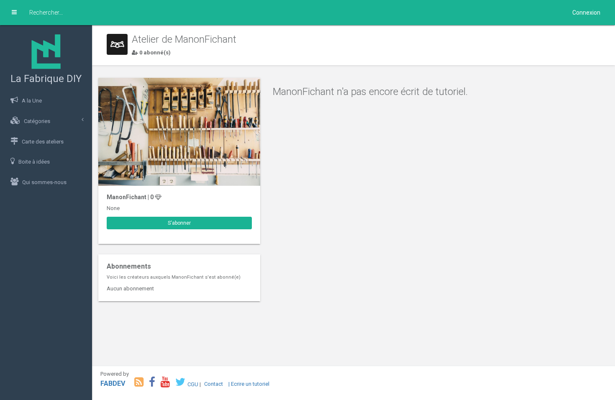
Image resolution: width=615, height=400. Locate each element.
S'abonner (179, 223)
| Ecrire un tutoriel (248, 384)
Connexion (586, 12)
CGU (192, 384)
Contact (213, 384)
